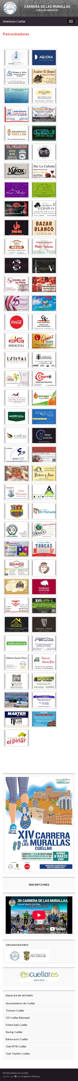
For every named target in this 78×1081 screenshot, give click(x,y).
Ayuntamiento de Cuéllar (20, 1003)
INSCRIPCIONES (39, 884)
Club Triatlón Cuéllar (18, 1053)
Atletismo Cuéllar (14, 21)
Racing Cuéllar (14, 1032)
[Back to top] (69, 1072)
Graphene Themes (30, 1076)
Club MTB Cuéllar (16, 1046)
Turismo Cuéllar (15, 1010)
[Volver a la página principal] (39, 8)
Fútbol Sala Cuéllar (16, 1024)
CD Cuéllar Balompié (18, 1017)
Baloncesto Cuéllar (17, 1039)
